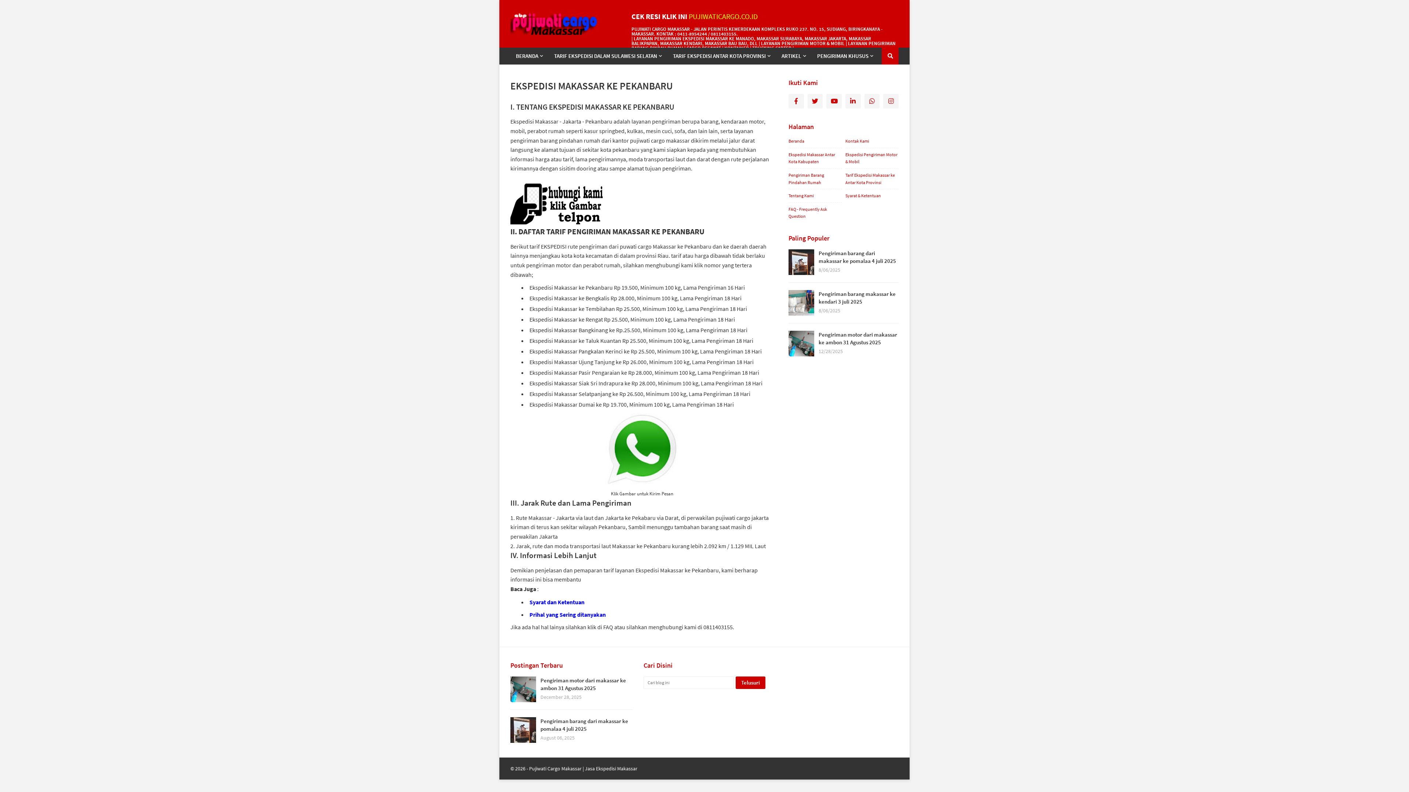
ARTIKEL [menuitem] (791, 55)
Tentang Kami (801, 195)
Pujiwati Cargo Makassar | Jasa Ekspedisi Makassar (583, 768)
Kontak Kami (857, 141)
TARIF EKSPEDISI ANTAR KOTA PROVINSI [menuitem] (719, 55)
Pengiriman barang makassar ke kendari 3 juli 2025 (857, 297)
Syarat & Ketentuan (863, 195)
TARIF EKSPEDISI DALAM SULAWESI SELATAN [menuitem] (605, 55)
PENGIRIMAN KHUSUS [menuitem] (843, 55)
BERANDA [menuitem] (527, 55)
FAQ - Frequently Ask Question (808, 212)
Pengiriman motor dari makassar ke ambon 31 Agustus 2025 (858, 338)
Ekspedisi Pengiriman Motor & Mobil (871, 158)
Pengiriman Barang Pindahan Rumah (806, 178)
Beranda (796, 141)
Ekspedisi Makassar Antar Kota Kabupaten (812, 158)
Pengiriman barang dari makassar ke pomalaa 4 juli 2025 (857, 257)
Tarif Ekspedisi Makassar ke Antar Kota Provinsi (870, 178)
